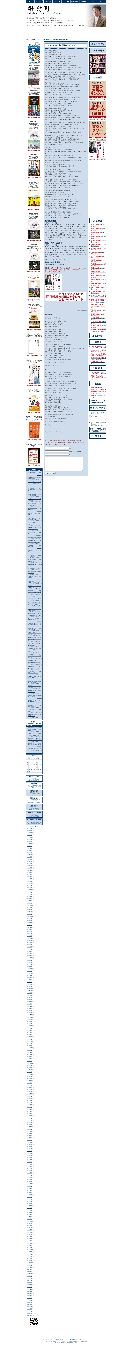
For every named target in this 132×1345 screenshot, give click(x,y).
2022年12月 (29, 925)
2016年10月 (29, 1087)
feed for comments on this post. (54, 431)
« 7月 (27, 773)
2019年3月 (29, 1023)
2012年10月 (29, 1192)
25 (31, 769)
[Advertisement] (66, 33)
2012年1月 (29, 1212)
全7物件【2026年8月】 (98, 260)
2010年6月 (29, 1254)
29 (40, 769)
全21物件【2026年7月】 (98, 288)
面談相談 (62, 1339)
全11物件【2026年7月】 (98, 276)
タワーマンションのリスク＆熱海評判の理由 (34, 519)
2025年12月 (29, 846)
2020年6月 (29, 990)
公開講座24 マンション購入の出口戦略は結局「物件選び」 (34, 592)
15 (40, 765)
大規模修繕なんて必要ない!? (35, 564)
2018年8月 (29, 1039)
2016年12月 (29, 1083)
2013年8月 (29, 1170)
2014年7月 (29, 1146)
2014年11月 (29, 1137)
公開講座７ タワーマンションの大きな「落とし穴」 (34, 686)
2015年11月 (29, 1111)
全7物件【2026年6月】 (98, 311)
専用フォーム (49, 444)
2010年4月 (29, 1258)
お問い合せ (87, 1341)
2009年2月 (29, 1289)
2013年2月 (29, 1184)
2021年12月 (29, 951)
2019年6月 (29, 1017)
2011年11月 (29, 1216)
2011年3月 (29, 1234)
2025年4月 (29, 863)
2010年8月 (29, 1249)
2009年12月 (29, 1267)
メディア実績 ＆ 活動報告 (72, 1341)
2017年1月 (29, 1080)
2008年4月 (29, 1311)
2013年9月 (29, 1168)
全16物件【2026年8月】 (98, 229)
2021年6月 (29, 964)
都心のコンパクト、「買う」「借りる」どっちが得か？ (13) (34, 656)
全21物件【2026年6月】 (98, 377)
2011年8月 (29, 1223)
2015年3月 (29, 1129)
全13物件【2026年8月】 (98, 358)
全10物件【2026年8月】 (98, 237)
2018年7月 (29, 1041)
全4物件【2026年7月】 (98, 272)
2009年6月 (29, 1280)
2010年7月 (29, 1251)
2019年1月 (29, 1028)
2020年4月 (29, 995)
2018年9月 (29, 1036)
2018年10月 (29, 1034)
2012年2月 (29, 1210)
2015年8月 (29, 1118)
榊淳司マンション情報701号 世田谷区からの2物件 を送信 (35, 739)
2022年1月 (29, 949)
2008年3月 (29, 1313)
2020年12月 (29, 977)
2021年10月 (29, 955)
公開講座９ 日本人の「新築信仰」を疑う (34, 677)
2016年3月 (29, 1102)
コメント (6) (39, 606)
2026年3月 (29, 839)
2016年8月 (29, 1091)
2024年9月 (29, 879)
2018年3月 (29, 1050)
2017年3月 (29, 1076)
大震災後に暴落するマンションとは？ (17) (34, 633)
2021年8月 (29, 960)
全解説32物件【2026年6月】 (98, 306)
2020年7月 (29, 988)
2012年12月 (29, 1188)
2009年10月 (29, 1271)
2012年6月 (29, 1201)
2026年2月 (29, 841)
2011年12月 (29, 1214)
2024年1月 (29, 896)
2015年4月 (29, 1126)
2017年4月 (29, 1074)
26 (34, 769)
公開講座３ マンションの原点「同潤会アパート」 (34, 706)
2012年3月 (29, 1208)
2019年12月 (29, 1004)
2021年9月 (29, 958)
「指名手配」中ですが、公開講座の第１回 (34, 715)
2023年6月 (29, 911)
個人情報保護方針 (58, 1342)
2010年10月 (29, 1245)
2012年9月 (29, 1195)
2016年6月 (29, 1096)
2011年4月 (29, 1232)
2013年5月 (29, 1177)
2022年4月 (29, 942)
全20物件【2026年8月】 (98, 347)
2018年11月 (29, 1032)
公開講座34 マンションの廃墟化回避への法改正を (34, 541)
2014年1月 (29, 1159)
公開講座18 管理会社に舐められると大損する (34, 629)
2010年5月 (29, 1256)
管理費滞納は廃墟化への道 (34, 537)
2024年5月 (29, 887)
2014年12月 (29, 1135)
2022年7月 (29, 936)
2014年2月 (29, 1157)
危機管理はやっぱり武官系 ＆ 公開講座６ (35, 691)
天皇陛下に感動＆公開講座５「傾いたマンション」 (34, 696)
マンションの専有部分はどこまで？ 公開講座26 (34, 582)
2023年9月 (29, 905)
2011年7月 (29, 1225)
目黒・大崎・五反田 (53, 243)
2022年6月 (29, 938)
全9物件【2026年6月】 (98, 318)
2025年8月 (29, 854)
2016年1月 (29, 1107)
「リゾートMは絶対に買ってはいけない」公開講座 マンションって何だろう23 (35, 604)
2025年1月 (29, 870)
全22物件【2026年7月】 (98, 388)
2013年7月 (29, 1173)
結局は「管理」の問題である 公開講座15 (34, 644)
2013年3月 (29, 1181)
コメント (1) (39, 491)
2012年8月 (29, 1197)
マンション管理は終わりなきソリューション (34, 504)
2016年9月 (29, 1089)
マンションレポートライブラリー (59, 1341)
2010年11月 (29, 1243)
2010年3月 (29, 1260)
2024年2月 (29, 894)
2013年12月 (29, 1162)
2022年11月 (29, 927)
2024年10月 (29, 876)
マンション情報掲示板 (47, 1341)
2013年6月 (29, 1175)
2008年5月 (29, 1309)
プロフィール (52, 1339)
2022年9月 (29, 931)
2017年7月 (29, 1067)
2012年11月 (29, 1190)
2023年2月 (29, 920)
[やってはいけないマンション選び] (34, 402)
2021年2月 (29, 973)
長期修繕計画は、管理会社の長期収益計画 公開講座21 (34, 614)
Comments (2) (84, 310)
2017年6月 (29, 1069)
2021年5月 (29, 966)
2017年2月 (29, 1078)
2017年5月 (29, 1072)
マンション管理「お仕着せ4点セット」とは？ (34, 555)
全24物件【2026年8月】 (98, 249)
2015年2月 (29, 1131)
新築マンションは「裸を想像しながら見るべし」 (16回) (34, 639)
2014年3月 (29, 1155)
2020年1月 (29, 1001)
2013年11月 (29, 1164)
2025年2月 (29, 868)
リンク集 (75, 1342)
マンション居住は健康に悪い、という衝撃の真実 (34, 495)
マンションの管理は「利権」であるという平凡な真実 (34, 489)
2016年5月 (29, 1098)
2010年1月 (29, 1265)
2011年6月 (29, 1227)
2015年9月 (29, 1115)
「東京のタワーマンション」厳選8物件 (98, 301)
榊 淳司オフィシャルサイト (31, 39)
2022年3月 (29, 944)
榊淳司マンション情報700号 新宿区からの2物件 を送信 (34, 744)
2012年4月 (29, 1205)
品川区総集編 (50, 221)
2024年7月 (29, 883)
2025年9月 (29, 852)
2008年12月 (29, 1293)
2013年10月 (29, 1166)
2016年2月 (29, 1105)
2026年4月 (29, 837)
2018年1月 (29, 1054)
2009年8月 (29, 1276)
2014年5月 (29, 1151)
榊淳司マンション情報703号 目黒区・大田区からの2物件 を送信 (35, 729)
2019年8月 (29, 1012)
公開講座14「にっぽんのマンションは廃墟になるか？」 (34, 650)
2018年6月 (29, 1043)
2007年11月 (29, 1315)
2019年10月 (29, 1008)
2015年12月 (29, 1109)
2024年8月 (29, 881)
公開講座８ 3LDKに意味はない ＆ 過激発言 (34, 682)
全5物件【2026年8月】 (98, 241)
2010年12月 (29, 1241)
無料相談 (57, 1339)
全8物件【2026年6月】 (98, 326)
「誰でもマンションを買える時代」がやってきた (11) (34, 667)
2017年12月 (29, 1056)
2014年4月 (29, 1153)
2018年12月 (29, 1030)
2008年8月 (29, 1302)
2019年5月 (29, 1019)
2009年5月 (29, 1282)
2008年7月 (29, 1304)
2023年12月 (29, 898)
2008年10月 (29, 1298)
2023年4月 (29, 916)
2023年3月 (29, 918)
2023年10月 (29, 903)
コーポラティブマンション (83, 1339)
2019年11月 (29, 1006)
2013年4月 (29, 1179)
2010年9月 (29, 1247)
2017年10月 (29, 1061)
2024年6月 (29, 885)
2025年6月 (29, 859)
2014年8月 (29, 1144)
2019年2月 (29, 1026)
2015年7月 (29, 1120)
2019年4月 (29, 1021)
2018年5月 (29, 1045)
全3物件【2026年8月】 (98, 351)
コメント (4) (39, 530)
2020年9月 (29, 984)
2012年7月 (29, 1199)
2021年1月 (29, 975)
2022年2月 (29, 947)
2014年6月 (29, 1148)
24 (29, 769)
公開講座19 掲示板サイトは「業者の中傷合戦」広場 (34, 624)
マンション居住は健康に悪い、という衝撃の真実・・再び (34, 483)
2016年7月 (29, 1094)
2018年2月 (29, 1052)
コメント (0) (39, 475)
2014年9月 (29, 1142)
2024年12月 (29, 872)
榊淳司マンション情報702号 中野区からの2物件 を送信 (34, 734)
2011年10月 (29, 1219)
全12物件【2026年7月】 (98, 264)
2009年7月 (29, 1278)
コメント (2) (39, 506)
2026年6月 (29, 833)
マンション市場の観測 (45, 39)
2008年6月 (29, 1306)
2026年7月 (29, 830)
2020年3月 (29, 997)
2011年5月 (29, 1230)
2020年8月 (29, 986)
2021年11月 (29, 953)
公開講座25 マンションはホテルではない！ (34, 586)
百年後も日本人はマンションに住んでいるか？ (34, 528)
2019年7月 (29, 1015)
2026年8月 (29, 828)
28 (38, 769)
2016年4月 (29, 1100)
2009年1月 (29, 1291)
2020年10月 (29, 982)
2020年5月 (29, 993)
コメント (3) (39, 557)
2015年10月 (29, 1113)
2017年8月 (29, 1065)
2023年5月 (29, 914)
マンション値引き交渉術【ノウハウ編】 (98, 412)
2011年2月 (29, 1236)
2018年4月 (29, 1048)
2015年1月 (29, 1133)
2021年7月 (29, 962)
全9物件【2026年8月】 (98, 225)
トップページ (46, 1339)
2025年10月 (29, 850)
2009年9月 (29, 1273)
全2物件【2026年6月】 (98, 314)
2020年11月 (29, 979)
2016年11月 (29, 1085)
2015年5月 (29, 1124)
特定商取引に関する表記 (68, 1342)
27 (36, 769)
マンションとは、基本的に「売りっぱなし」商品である (34, 598)
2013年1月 (29, 1186)
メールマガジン (81, 1341)
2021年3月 (29, 971)
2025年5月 (29, 861)
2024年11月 (29, 874)
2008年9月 (29, 1300)
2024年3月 (29, 892)
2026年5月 (29, 835)
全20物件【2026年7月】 (98, 392)
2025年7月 (29, 857)
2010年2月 (29, 1262)
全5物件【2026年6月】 (98, 322)
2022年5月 (29, 940)
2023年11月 (29, 900)
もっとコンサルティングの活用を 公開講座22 (34, 609)
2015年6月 (29, 1122)
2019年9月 (29, 1010)
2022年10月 (29, 929)
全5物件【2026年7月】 (98, 268)
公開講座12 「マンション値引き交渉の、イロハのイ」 (34, 662)
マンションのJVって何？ (34, 568)
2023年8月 (29, 907)
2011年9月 (29, 1221)
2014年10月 (29, 1140)
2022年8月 (29, 933)
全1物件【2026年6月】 (98, 292)
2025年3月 (29, 865)
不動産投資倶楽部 (73, 1339)
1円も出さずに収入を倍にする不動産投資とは (34, 619)
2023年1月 (29, 922)
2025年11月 (29, 848)
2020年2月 (29, 999)
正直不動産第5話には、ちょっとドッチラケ (34, 478)
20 (36, 767)
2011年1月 (29, 1238)
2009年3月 (29, 1287)
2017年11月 (29, 1058)
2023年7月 (29, 909)
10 (29, 765)
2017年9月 (29, 1063)
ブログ (39, 39)
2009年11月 (29, 1269)
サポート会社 (67, 1339)
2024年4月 (29, 889)
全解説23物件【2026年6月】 (98, 296)
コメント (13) (39, 535)
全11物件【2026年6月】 (98, 373)
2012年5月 (29, 1203)
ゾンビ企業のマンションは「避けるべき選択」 (34, 672)
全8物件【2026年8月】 (98, 233)
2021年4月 (29, 969)
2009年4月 (29, 1284)
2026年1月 (29, 843)
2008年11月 (29, 1295)
